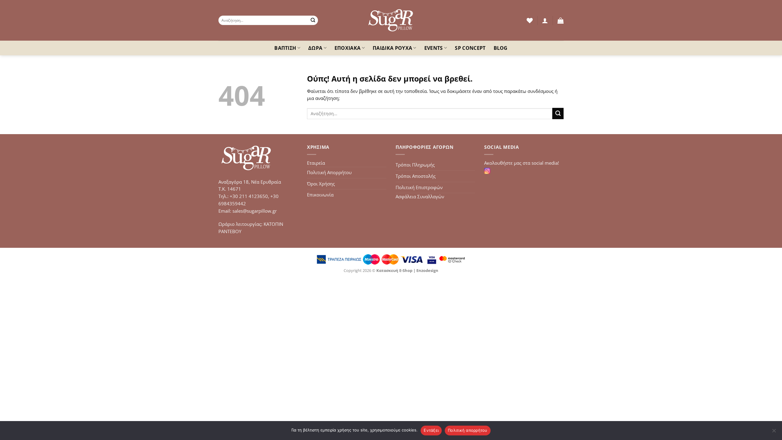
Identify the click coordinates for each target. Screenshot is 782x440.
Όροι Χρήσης (321, 184)
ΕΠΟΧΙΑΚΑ (347, 48)
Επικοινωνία (320, 195)
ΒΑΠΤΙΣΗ (285, 48)
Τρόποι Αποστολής (416, 176)
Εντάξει (431, 430)
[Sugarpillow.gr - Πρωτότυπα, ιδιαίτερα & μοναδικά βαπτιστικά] (391, 20)
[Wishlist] (530, 20)
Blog (501, 48)
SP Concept (470, 48)
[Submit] (313, 20)
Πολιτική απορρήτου (468, 430)
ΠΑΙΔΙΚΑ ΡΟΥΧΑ (392, 48)
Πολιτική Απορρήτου (329, 172)
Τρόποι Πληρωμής (415, 165)
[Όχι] (773, 432)
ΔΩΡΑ (315, 48)
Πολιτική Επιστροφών (419, 187)
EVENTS (433, 48)
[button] (545, 20)
